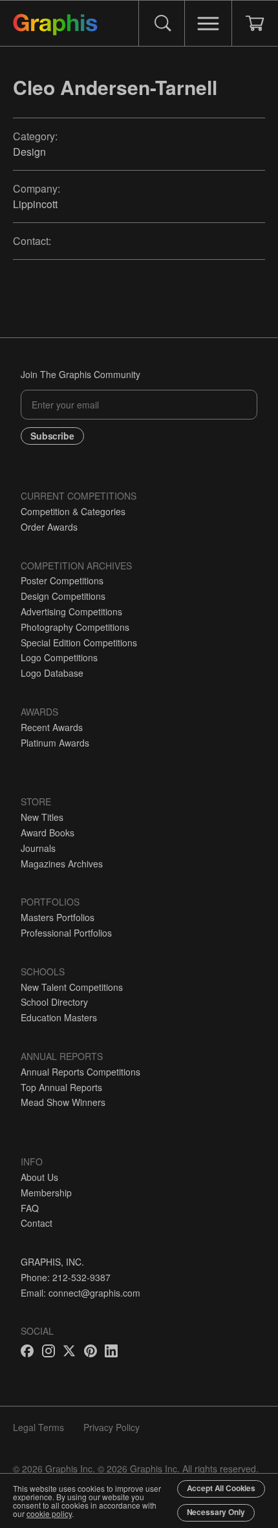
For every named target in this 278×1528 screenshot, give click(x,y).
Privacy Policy (111, 1427)
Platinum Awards (55, 742)
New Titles (42, 817)
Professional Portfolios (66, 932)
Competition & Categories (73, 511)
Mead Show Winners (63, 1102)
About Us (39, 1177)
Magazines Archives (62, 863)
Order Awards (49, 526)
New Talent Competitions (72, 987)
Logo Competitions (59, 657)
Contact (36, 1222)
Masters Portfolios (57, 917)
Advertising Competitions (71, 611)
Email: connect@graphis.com (80, 1292)
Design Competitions (63, 595)
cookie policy (49, 1513)
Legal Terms (38, 1427)
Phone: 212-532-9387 (66, 1277)
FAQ (30, 1208)
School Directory (54, 1001)
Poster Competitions (62, 580)
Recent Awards (52, 727)
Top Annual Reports (61, 1087)
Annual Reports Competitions (80, 1071)
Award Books (47, 832)
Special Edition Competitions (79, 642)
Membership (46, 1192)
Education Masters (59, 1017)
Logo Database (52, 672)
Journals (38, 848)
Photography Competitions (75, 627)
